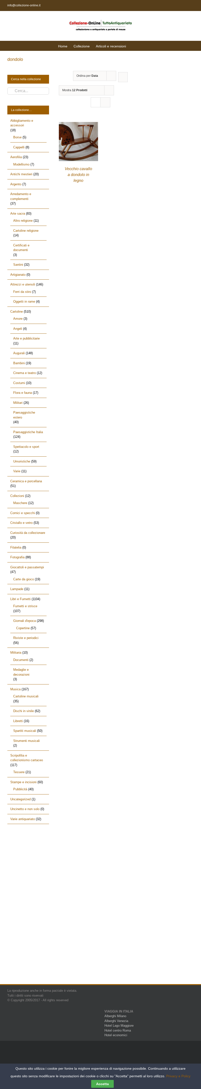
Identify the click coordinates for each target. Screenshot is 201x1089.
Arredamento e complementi (20, 196)
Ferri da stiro (22, 292)
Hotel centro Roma (117, 1030)
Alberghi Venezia (116, 1021)
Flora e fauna (22, 393)
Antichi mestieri (21, 174)
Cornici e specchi (22, 513)
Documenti (20, 660)
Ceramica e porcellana (26, 481)
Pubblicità (20, 789)
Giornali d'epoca (24, 621)
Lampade (16, 589)
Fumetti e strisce (25, 606)
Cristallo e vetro (21, 523)
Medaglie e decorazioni (21, 672)
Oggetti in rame (24, 301)
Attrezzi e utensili (22, 284)
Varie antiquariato (22, 819)
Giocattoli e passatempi (27, 567)
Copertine (23, 628)
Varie (16, 471)
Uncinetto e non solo (24, 809)
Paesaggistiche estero (24, 415)
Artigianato (17, 274)
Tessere (19, 772)
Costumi (19, 383)
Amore (18, 318)
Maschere (20, 503)
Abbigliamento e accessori (21, 123)
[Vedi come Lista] (105, 102)
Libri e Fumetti (20, 599)
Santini (18, 264)
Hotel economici (115, 1035)
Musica (15, 689)
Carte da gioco (23, 579)
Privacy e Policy (178, 1076)
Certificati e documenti (21, 247)
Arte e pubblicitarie (26, 338)
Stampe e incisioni (23, 782)
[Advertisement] (28, 908)
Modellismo (21, 164)
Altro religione (23, 220)
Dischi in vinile (23, 711)
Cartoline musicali (25, 696)
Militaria (15, 652)
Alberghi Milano (115, 1016)
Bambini (19, 363)
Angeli (17, 328)
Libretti (18, 721)
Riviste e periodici (25, 638)
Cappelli (19, 147)
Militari (18, 403)
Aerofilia (16, 157)
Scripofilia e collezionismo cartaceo (26, 758)
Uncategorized (20, 799)
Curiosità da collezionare (27, 533)
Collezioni (17, 496)
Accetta (102, 1084)
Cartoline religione (25, 230)
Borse (17, 137)
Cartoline (16, 311)
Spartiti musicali (24, 731)
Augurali (19, 353)
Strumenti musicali (26, 741)
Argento (15, 184)
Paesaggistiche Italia (28, 432)
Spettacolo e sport (26, 447)
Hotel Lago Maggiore (119, 1025)
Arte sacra (17, 213)
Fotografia (17, 557)
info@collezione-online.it (23, 5)
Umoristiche (21, 461)
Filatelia (15, 547)
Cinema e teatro (24, 373)
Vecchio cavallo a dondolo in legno (78, 175)
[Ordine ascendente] (123, 77)
